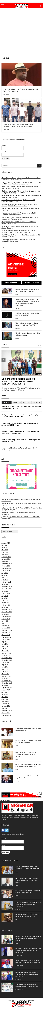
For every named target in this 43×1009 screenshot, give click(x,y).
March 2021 (5, 674)
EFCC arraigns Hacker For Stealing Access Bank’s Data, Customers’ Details (27, 880)
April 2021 (5, 671)
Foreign (17, 338)
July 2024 (5, 596)
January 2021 (6, 678)
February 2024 (6, 605)
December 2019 (7, 708)
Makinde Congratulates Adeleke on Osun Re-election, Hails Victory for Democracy (21, 432)
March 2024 (5, 603)
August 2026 (6, 543)
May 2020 (5, 697)
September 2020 (7, 687)
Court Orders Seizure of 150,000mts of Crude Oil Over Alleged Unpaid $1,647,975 (28, 904)
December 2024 (7, 586)
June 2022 (5, 644)
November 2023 (7, 612)
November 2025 (7, 563)
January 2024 (6, 607)
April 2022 (5, 648)
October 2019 (6, 713)
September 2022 (7, 637)
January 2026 (6, 559)
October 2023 (6, 614)
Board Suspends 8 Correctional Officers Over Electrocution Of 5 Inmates (26, 754)
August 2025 (6, 570)
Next (40, 360)
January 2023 (6, 628)
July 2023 (5, 621)
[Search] (40, 5)
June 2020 (5, 694)
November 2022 (7, 632)
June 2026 (5, 547)
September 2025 (7, 568)
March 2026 (5, 554)
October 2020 (6, 685)
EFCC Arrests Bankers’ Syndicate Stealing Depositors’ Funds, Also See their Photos (18, 125)
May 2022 (5, 646)
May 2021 (5, 669)
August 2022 (6, 639)
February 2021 (6, 676)
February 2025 (6, 582)
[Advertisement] (21, 30)
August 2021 (6, 662)
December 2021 (7, 658)
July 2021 (5, 665)
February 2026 (6, 557)
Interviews (18, 328)
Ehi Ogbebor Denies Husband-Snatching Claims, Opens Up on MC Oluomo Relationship (21, 416)
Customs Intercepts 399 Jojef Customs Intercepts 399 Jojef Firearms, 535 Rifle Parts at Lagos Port (21, 205)
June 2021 (5, 667)
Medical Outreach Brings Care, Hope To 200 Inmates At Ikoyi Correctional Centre (19, 381)
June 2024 (5, 598)
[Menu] (2, 5)
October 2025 (6, 566)
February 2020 (6, 704)
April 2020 (5, 699)
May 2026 (5, 550)
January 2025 (6, 584)
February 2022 (6, 653)
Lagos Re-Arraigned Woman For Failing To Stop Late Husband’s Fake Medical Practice (19, 231)
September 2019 (7, 715)
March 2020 (5, 701)
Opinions (18, 308)
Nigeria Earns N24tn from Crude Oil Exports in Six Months (21, 208)
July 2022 (5, 642)
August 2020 (6, 690)
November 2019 (7, 710)
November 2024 (7, 589)
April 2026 (5, 552)
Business (18, 909)
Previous (4, 360)
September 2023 (7, 616)
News (7, 94)
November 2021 (7, 660)
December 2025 (7, 561)
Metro (17, 759)
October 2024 (6, 591)
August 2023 (6, 619)
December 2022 (7, 630)
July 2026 (5, 545)
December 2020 (7, 681)
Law (4, 94)
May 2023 (5, 623)
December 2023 (7, 609)
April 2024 (5, 600)
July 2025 (5, 573)
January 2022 (6, 655)
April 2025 (5, 580)
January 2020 (6, 706)
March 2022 (5, 651)
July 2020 (5, 692)
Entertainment (19, 955)
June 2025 (5, 575)
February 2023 (6, 625)
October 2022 (6, 635)
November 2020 (7, 683)
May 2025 (5, 577)
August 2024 (6, 593)
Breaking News (19, 965)
